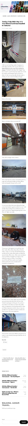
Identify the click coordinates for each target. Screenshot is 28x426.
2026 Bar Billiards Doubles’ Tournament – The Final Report (11, 375)
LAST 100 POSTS (11, 16)
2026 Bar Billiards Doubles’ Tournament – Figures (9, 381)
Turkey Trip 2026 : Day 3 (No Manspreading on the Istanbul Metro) (7, 359)
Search (3, 419)
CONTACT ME (21, 16)
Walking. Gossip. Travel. (11, 404)
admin (7, 28)
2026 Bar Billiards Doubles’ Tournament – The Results (9, 386)
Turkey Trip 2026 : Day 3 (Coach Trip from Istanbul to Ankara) (20, 359)
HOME (4, 16)
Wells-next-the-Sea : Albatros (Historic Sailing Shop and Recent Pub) (10, 393)
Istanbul (10, 28)
